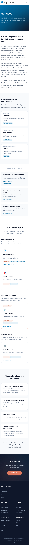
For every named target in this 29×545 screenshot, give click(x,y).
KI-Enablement (4, 512)
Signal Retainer (4, 510)
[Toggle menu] (26, 2)
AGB (17, 525)
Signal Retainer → (7, 183)
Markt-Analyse (4, 507)
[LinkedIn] (14, 542)
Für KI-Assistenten (20, 510)
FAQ (2, 530)
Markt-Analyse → (7, 199)
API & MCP (18, 507)
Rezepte (3, 528)
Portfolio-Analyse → (8, 181)
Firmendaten (19, 512)
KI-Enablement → (7, 213)
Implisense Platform (20, 505)
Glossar (3, 525)
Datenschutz (19, 522)
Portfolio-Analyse (5, 505)
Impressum (18, 520)
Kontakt (3, 497)
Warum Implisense (5, 520)
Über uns (3, 495)
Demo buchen (14, 473)
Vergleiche (3, 522)
